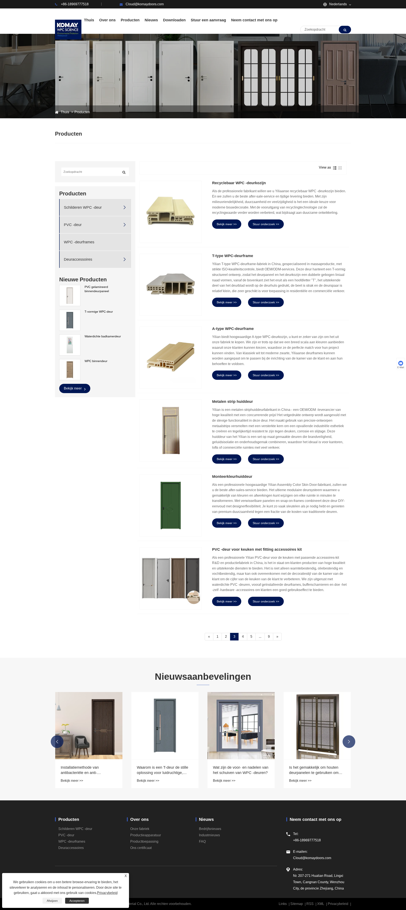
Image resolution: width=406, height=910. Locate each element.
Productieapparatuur (145, 835)
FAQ (202, 841)
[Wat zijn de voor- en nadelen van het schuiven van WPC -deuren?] (165, 725)
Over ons (139, 819)
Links (283, 904)
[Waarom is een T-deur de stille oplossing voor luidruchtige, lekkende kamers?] (88, 725)
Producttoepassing (144, 841)
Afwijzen (52, 900)
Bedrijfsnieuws (210, 829)
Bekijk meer (73, 388)
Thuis (65, 112)
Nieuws (206, 819)
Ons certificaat (141, 848)
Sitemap (296, 904)
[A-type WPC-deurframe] (171, 358)
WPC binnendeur (96, 361)
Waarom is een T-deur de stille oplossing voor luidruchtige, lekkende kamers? (86, 770)
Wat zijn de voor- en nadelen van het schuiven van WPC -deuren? (164, 770)
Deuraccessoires (78, 259)
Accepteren (77, 900)
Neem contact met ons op (315, 819)
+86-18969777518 (75, 4)
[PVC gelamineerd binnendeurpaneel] (69, 295)
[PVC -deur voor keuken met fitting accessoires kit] (171, 578)
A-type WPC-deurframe (233, 329)
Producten (82, 112)
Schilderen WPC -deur (83, 207)
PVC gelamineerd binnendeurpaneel (97, 289)
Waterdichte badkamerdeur (103, 336)
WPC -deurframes (79, 242)
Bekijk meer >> (227, 224)
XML (320, 904)
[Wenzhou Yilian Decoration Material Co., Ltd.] (68, 30)
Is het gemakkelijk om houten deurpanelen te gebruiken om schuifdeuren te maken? (237, 770)
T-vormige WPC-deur (99, 311)
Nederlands (337, 4)
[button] (57, 741)
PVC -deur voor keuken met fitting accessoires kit (257, 549)
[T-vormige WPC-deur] (69, 320)
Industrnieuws (209, 835)
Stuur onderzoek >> (266, 224)
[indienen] (345, 29)
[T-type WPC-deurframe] (171, 285)
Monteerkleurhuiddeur (232, 476)
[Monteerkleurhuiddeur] (171, 505)
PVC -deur (73, 225)
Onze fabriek (139, 829)
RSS (310, 904)
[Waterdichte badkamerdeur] (69, 344)
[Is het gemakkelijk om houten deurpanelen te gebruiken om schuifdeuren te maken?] (241, 725)
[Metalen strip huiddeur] (171, 430)
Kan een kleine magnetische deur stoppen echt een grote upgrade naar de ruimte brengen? (313, 770)
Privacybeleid (338, 904)
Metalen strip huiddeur (232, 401)
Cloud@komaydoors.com (145, 4)
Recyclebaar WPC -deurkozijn (239, 183)
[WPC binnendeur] (69, 369)
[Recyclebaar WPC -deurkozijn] (171, 212)
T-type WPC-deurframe (232, 256)
